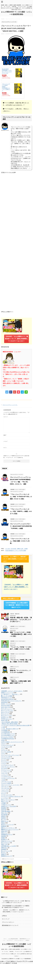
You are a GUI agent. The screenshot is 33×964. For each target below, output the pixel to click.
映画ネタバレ (5, 821)
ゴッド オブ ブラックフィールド (10, 755)
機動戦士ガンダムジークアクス (9, 829)
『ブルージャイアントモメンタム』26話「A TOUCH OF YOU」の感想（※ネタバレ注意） (21, 496)
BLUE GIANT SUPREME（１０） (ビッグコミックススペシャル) (7, 71)
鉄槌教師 (3, 849)
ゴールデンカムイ (6, 758)
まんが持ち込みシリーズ (8, 733)
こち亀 (3, 727)
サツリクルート (5, 761)
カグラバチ (4, 750)
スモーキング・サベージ (8, 766)
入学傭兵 (3, 803)
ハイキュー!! (4, 775)
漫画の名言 (4, 831)
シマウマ (3, 763)
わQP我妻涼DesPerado (7, 738)
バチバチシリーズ (6, 781)
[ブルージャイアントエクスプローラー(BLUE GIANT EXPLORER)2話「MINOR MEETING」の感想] (22, 392)
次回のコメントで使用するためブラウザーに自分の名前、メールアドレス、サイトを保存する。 (16, 456)
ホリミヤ (3, 793)
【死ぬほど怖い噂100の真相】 (9, 723)
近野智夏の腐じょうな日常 (8, 846)
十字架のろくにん (6, 804)
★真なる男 (4, 720)
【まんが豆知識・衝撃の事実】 (9, 722)
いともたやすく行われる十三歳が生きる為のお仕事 (15, 725)
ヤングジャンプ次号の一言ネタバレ (11, 796)
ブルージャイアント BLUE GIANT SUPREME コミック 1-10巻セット (6, 87)
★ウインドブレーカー (7, 710)
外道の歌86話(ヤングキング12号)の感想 (15, 550)
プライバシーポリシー (8, 922)
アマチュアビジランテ (7, 745)
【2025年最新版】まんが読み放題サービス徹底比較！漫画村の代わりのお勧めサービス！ (16, 605)
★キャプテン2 (5, 712)
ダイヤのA (4, 768)
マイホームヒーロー (6, 795)
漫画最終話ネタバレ (6, 834)
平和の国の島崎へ (6, 811)
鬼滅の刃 (3, 854)
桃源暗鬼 (3, 826)
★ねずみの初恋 (5, 705)
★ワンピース (5, 714)
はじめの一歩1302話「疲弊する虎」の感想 (16, 548)
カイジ (3, 748)
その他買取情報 (5, 732)
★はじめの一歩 (5, 707)
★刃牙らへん (5, 717)
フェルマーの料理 (6, 783)
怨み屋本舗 (4, 814)
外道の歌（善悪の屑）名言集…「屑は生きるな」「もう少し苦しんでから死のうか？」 (21, 619)
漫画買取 (3, 836)
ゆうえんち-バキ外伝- (7, 737)
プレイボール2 (5, 788)
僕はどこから (5, 801)
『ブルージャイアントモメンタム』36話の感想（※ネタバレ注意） (20, 541)
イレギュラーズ (5, 747)
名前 (4, 435)
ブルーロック (5, 786)
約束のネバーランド (6, 841)
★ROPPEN (4, 702)
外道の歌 (3, 809)
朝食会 (3, 823)
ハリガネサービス (6, 776)
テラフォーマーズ (6, 770)
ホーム (5, 938)
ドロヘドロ (4, 773)
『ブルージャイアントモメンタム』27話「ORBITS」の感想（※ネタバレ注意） (21, 511)
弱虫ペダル (4, 813)
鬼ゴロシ (3, 852)
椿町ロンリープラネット (8, 828)
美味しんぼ (4, 844)
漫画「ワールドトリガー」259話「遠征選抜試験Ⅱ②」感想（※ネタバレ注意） (21, 634)
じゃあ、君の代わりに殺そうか (9, 728)
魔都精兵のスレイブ (6, 856)
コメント (5, 416)
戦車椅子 (3, 818)
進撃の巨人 (4, 847)
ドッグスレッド (5, 771)
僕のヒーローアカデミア (8, 799)
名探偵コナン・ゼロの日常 (8, 806)
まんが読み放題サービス (8, 735)
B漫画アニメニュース (7, 692)
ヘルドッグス (5, 790)
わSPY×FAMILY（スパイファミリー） (11, 742)
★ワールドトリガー (6, 715)
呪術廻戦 (3, 808)
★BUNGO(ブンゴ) (6, 697)
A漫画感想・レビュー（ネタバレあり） (12, 691)
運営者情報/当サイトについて (10, 925)
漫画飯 (3, 837)
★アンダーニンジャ (6, 709)
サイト (5, 447)
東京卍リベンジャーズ (7, 824)
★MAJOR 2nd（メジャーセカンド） (11, 700)
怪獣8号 (3, 816)
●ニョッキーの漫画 (6, 696)
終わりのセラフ (5, 842)
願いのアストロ (5, 851)
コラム (3, 753)
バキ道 (3, 780)
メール (5, 441)
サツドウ (3, 760)
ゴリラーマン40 (5, 757)
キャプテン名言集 (6, 752)
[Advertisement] (16, 242)
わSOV (3, 740)
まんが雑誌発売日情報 (13, 938)
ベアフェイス (5, 791)
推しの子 (3, 819)
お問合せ (4, 915)
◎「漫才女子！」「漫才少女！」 (10, 694)
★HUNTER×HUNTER (7, 699)
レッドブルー (5, 798)
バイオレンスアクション (8, 778)
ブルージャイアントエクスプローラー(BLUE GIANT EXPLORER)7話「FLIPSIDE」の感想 (21, 526)
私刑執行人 (4, 839)
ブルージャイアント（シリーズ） (10, 404)
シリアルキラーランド (7, 765)
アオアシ (3, 743)
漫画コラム (4, 833)
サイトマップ (5, 919)
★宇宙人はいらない (6, 719)
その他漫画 (4, 730)
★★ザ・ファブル (6, 704)
